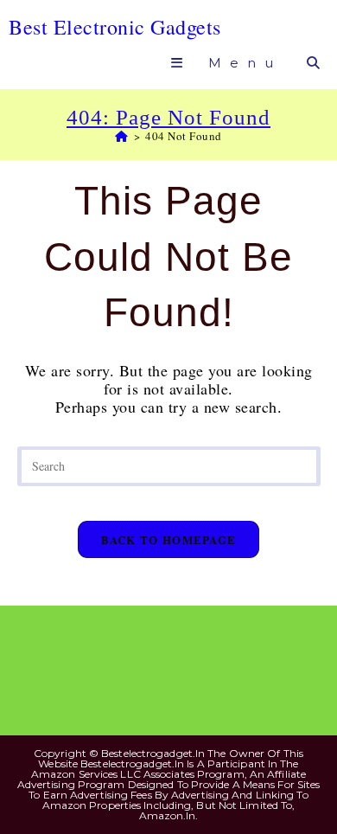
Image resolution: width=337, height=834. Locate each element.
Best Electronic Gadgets (115, 27)
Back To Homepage (169, 539)
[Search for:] (311, 63)
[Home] (122, 136)
